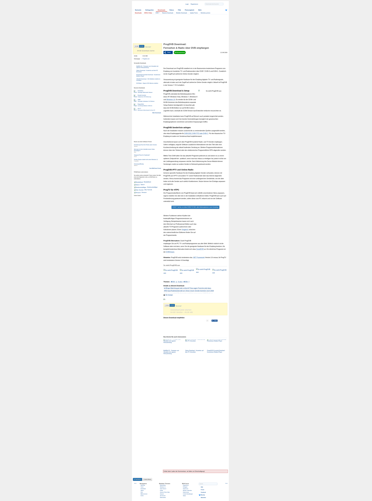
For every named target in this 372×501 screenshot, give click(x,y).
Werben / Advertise (187, 490)
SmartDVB (200, 249)
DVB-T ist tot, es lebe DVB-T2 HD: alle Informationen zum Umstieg (195, 207)
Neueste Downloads (167, 13)
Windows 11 (163, 487)
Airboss (136, 165)
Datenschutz (186, 492)
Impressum (185, 488)
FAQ (179, 10)
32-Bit (167, 305)
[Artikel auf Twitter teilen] (184, 321)
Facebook (203, 492)
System (136, 146)
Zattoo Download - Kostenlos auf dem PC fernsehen (147, 71)
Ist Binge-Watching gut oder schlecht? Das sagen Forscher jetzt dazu (187, 288)
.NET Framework (199, 257)
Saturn (143, 184)
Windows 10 (171, 99)
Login (187, 4)
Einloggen (185, 487)
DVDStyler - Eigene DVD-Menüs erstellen (147, 83)
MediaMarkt (147, 182)
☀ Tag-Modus (137, 479)
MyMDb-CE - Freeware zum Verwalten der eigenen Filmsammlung (147, 67)
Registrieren (194, 4)
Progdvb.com (146, 59)
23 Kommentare (180, 52)
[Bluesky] (226, 10)
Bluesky (203, 494)
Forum (202, 489)
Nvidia (161, 490)
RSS (202, 487)
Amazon (144, 192)
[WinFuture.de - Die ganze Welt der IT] (149, 5)
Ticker (142, 487)
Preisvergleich (189, 10)
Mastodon (203, 497)
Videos (171, 10)
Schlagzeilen (149, 10)
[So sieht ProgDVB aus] (170, 273)
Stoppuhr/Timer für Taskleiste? (142, 155)
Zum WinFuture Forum (155, 168)
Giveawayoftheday (139, 164)
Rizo (135, 152)
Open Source (163, 488)
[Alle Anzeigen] (195, 292)
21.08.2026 (223, 52)
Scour (135, 156)
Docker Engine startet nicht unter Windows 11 (146, 159)
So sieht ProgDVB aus (171, 265)
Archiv (142, 495)
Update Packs (194, 13)
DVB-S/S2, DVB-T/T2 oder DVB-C (196, 133)
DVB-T (157, 13)
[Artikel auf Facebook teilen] (170, 321)
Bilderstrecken (144, 494)
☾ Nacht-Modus (147, 479)
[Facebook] (223, 10)
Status (184, 495)
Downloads (161, 10)
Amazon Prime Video (165, 492)
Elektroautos (163, 497)
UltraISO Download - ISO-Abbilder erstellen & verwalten (148, 79)
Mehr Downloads (156, 112)
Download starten (145, 50)
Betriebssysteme (205, 13)
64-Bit (172, 305)
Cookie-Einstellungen (188, 494)
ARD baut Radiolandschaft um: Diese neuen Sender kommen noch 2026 (189, 291)
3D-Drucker (163, 495)
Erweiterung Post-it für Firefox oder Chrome (145, 145)
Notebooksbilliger (152, 187)
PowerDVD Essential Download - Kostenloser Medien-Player (148, 75)
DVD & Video (177, 282)
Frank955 (136, 161)
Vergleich (185, 229)
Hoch (135, 483)
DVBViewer (170, 252)
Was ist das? (179, 306)
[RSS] (220, 10)
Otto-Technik (148, 190)
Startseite (138, 10)
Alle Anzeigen (169, 295)
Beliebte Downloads (181, 13)
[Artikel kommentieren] (199, 321)
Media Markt (163, 485)
